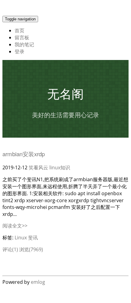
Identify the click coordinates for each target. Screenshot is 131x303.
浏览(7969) (31, 249)
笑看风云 (38, 167)
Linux (21, 237)
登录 (19, 51)
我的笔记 (24, 44)
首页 (19, 30)
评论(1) (10, 249)
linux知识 (59, 167)
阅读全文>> (14, 225)
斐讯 (33, 237)
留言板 (22, 37)
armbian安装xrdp (23, 154)
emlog (38, 282)
